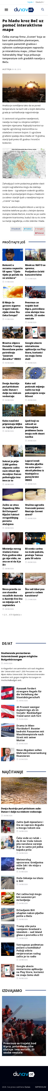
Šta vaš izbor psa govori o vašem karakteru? (35, 592)
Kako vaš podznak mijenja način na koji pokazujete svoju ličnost (35, 390)
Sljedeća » (17, 614)
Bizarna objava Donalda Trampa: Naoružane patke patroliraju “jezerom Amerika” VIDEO (12, 351)
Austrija (6, 69)
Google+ (40, 229)
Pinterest (40, 233)
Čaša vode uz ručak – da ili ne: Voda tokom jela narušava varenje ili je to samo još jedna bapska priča (29, 843)
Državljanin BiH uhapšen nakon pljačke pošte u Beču (30, 913)
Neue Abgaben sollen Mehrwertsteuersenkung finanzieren (31, 752)
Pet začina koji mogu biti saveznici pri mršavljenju (28, 897)
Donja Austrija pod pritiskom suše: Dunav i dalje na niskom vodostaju (11, 390)
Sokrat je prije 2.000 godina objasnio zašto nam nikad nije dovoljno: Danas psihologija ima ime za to (11, 471)
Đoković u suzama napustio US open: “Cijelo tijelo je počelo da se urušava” (12, 271)
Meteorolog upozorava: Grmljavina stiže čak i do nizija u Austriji (29, 864)
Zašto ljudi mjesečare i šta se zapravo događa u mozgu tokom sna (30, 824)
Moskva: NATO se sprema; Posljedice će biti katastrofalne (35, 269)
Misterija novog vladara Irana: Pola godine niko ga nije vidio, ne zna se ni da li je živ (12, 556)
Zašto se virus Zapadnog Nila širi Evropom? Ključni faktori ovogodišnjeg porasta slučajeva (11, 514)
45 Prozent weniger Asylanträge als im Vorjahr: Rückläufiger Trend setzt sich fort (29, 711)
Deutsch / (40, 2)
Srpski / (30, 2)
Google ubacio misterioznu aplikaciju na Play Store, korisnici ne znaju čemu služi (35, 351)
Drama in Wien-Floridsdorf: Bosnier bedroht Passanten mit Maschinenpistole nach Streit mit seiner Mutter (30, 733)
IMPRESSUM (40, 1087)
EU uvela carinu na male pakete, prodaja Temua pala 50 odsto (34, 553)
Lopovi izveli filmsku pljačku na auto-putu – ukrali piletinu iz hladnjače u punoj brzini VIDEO (34, 470)
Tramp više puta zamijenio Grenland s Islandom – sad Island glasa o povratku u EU (29, 930)
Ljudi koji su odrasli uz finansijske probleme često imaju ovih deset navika (35, 428)
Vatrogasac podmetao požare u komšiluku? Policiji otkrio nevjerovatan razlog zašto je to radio (29, 950)
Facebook (16, 229)
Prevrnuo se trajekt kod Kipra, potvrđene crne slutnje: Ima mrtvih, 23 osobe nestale (35, 310)
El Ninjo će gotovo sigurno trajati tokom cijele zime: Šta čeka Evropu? (11, 309)
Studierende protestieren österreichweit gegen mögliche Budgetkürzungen (19, 656)
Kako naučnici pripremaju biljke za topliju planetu (12, 424)
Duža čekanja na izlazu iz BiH (29, 879)
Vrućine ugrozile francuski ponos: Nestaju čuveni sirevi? (35, 509)
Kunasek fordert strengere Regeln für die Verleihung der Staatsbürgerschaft (29, 693)
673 (10, 614)
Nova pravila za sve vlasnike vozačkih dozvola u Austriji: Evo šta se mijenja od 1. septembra (12, 597)
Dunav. (28, 1087)
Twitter (28, 229)
